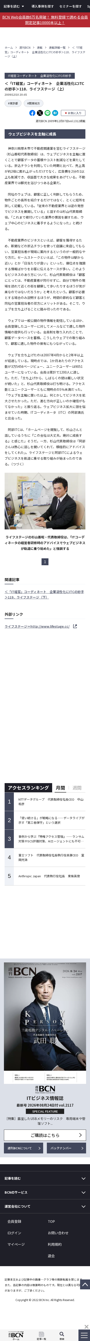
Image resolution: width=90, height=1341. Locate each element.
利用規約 (55, 1244)
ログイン (14, 1232)
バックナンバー (61, 1148)
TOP (51, 1221)
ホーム (9, 47)
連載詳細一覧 (57, 47)
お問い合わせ (58, 1232)
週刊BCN (24, 47)
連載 (39, 47)
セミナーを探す (70, 6)
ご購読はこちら (45, 1135)
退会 (51, 1255)
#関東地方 (33, 103)
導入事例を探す (42, 6)
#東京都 (13, 103)
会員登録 (14, 1221)
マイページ (16, 1244)
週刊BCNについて (20, 1148)
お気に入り (75, 113)
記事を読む (12, 6)
